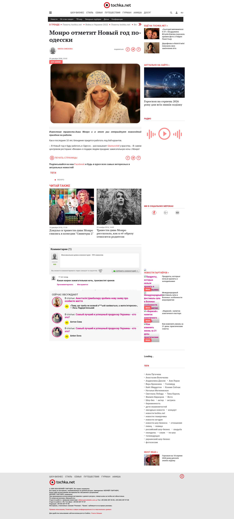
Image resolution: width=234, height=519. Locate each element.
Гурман (127, 12)
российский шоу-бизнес (158, 429)
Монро (60, 180)
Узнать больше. (96, 513)
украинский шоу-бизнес (158, 439)
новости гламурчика (156, 416)
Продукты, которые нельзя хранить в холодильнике (171, 278)
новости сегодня (154, 419)
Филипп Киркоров (155, 397)
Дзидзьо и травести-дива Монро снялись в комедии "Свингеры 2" (71, 231)
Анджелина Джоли (155, 381)
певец (149, 426)
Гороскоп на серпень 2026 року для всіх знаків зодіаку (163, 103)
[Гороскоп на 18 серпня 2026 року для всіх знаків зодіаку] (151, 460)
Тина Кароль (173, 393)
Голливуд (170, 384)
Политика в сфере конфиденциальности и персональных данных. (88, 509)
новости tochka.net (155, 413)
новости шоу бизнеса (156, 423)
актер (161, 400)
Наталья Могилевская (157, 390)
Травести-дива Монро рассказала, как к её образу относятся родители (115, 233)
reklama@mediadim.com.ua (87, 500)
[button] (176, 13)
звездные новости (155, 410)
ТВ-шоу (79, 19)
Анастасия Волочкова (157, 377)
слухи (162, 432)
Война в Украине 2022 (96, 24)
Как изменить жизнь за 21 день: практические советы (172, 326)
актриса (171, 400)
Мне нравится (82, 285)
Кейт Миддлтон (154, 387)
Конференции (117, 19)
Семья (99, 12)
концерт (172, 410)
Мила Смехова (65, 49)
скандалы (151, 432)
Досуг (147, 12)
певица (159, 426)
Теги (147, 366)
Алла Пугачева (153, 374)
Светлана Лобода (155, 393)
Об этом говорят (67, 19)
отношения (176, 423)
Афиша (138, 12)
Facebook (79, 164)
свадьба (177, 429)
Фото (170, 397)
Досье (106, 19)
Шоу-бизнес (77, 12)
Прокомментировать (65, 285)
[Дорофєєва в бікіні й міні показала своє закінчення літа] (151, 47)
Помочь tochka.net (72, 24)
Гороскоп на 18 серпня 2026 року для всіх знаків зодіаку (172, 458)
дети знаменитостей (156, 406)
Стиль (89, 12)
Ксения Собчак (172, 387)
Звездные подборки (93, 19)
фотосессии (152, 442)
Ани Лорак (174, 381)
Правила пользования (57, 509)
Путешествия (112, 12)
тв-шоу (172, 432)
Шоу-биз (150, 400)
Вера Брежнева (154, 384)
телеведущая (153, 436)
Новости (54, 19)
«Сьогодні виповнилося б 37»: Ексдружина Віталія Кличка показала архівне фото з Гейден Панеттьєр (173, 34)
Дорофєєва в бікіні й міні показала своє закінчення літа (173, 45)
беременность (153, 403)
